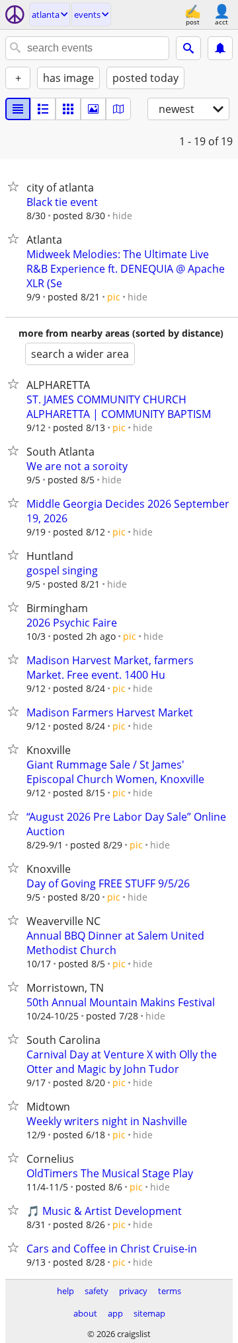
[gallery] (93, 109)
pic (113, 297)
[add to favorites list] (15, 186)
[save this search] (220, 48)
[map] (118, 109)
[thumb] (43, 109)
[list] (17, 109)
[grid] (68, 109)
